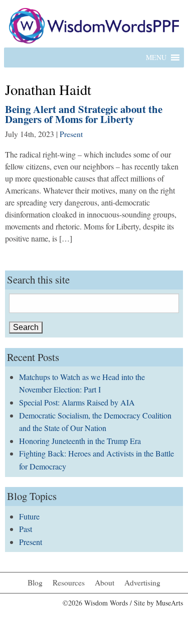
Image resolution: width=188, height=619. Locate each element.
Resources (69, 583)
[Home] (94, 24)
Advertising (142, 583)
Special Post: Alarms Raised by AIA (77, 402)
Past (25, 529)
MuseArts (169, 603)
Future (29, 516)
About (104, 583)
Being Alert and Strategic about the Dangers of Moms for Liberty (83, 114)
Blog (35, 583)
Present (71, 134)
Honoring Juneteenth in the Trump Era (80, 441)
